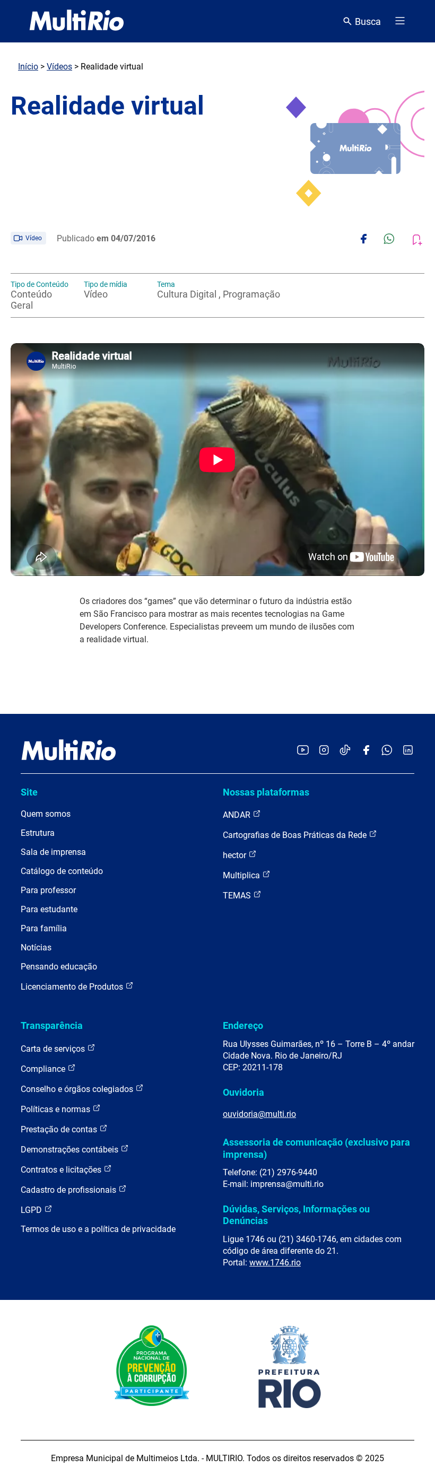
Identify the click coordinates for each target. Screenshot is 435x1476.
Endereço (243, 1025)
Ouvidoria (243, 1092)
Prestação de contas (60, 1129)
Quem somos (46, 814)
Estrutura (38, 833)
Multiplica (242, 875)
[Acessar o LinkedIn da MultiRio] (408, 750)
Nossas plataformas (266, 792)
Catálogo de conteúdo (62, 871)
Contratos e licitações (62, 1170)
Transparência (52, 1025)
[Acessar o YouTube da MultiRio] (303, 750)
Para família (44, 928)
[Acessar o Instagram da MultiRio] (323, 750)
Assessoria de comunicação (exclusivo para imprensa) (316, 1148)
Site (29, 792)
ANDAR (238, 815)
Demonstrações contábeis (70, 1150)
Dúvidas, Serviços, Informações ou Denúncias (296, 1214)
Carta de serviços (54, 1049)
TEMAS (238, 895)
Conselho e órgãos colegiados (78, 1089)
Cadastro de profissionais (69, 1190)
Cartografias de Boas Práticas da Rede (296, 835)
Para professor (48, 890)
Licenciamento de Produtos (73, 987)
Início (28, 67)
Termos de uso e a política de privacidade (98, 1229)
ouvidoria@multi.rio (259, 1114)
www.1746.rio (275, 1262)
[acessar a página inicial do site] (77, 21)
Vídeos (59, 67)
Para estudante (49, 909)
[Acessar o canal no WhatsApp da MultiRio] (387, 750)
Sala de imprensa (53, 852)
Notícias (36, 947)
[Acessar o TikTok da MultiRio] (345, 750)
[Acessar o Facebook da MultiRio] (366, 750)
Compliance (44, 1069)
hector (235, 855)
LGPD (32, 1210)
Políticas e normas (56, 1109)
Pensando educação (59, 967)
